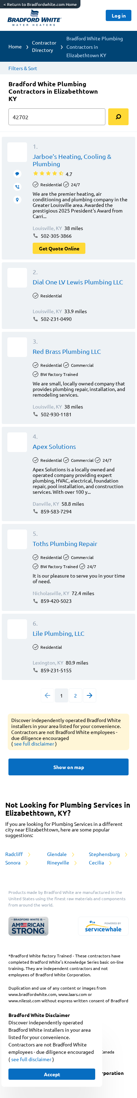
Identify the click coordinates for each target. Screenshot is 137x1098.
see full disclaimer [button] (34, 743)
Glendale (57, 854)
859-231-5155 (56, 670)
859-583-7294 (56, 511)
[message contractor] (17, 174)
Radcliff (14, 854)
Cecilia (97, 862)
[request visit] (17, 200)
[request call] (17, 187)
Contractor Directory (44, 46)
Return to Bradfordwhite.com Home (40, 4)
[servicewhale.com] (103, 926)
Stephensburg (105, 854)
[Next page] (89, 695)
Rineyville (58, 862)
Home (15, 46)
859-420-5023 (56, 601)
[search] (118, 116)
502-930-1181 (56, 414)
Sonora (13, 862)
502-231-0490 (56, 319)
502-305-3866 (56, 236)
